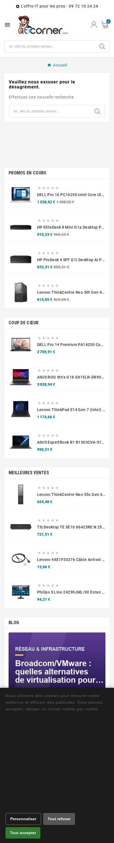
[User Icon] (94, 24)
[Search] (102, 46)
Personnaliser (23, 819)
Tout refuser (59, 819)
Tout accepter (23, 832)
